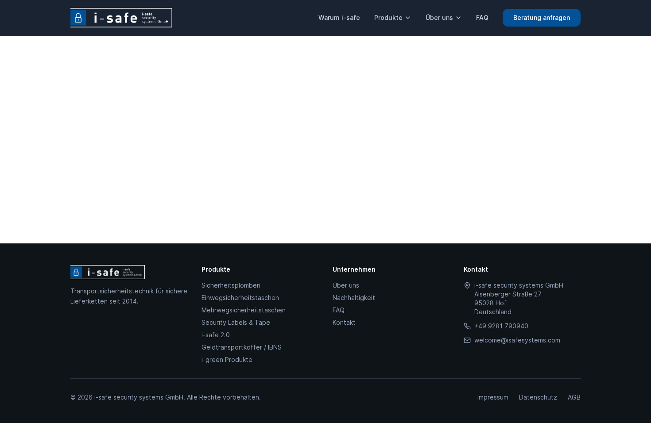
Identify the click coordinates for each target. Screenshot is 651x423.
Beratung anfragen (541, 17)
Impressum (492, 397)
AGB (574, 397)
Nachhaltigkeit (354, 297)
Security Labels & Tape (236, 322)
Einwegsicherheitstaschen (240, 297)
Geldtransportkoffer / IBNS (242, 347)
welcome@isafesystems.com (517, 340)
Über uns (439, 17)
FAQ (482, 17)
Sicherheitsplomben (231, 285)
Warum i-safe (339, 17)
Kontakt (344, 322)
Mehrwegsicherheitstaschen (244, 310)
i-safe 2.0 (216, 334)
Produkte (388, 17)
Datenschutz (538, 397)
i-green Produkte (227, 359)
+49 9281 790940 (501, 326)
